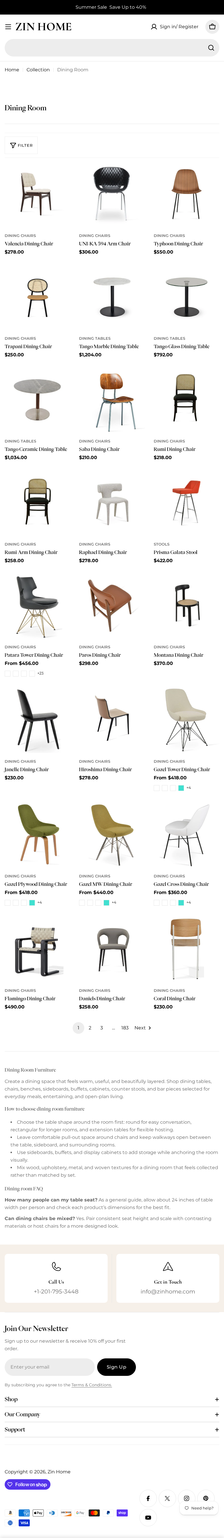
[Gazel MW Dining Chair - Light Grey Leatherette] (98, 903)
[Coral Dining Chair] (186, 949)
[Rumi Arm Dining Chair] (37, 502)
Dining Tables (95, 338)
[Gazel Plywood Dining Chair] (37, 834)
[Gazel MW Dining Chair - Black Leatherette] (82, 903)
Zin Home (43, 26)
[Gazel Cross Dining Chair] (186, 834)
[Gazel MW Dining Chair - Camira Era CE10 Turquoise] (106, 903)
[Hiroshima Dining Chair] (112, 720)
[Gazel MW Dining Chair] (112, 834)
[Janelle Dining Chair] (37, 720)
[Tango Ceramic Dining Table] (37, 400)
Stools (161, 544)
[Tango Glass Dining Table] (186, 297)
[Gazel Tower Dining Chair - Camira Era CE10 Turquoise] (181, 788)
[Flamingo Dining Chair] (37, 949)
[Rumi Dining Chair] (186, 400)
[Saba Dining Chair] (112, 400)
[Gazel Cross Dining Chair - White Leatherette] (165, 903)
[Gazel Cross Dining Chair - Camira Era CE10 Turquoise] (181, 903)
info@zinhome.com (168, 1291)
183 (125, 1028)
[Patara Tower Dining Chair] (37, 605)
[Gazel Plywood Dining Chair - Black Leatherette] (7, 903)
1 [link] (78, 1028)
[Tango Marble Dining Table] (112, 297)
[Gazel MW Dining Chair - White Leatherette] (90, 903)
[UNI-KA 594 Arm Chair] (112, 194)
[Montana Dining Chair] (186, 605)
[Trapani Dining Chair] (37, 297)
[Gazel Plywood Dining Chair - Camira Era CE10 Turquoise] (32, 903)
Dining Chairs (20, 235)
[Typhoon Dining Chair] (186, 194)
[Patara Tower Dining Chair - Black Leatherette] (7, 674)
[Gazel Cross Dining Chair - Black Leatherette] (157, 903)
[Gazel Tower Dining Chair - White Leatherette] (165, 788)
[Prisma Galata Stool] (186, 502)
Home (12, 69)
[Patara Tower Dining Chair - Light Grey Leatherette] (24, 674)
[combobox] (112, 47)
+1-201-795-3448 (56, 1291)
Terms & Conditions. (91, 1384)
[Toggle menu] (8, 26)
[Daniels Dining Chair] (112, 949)
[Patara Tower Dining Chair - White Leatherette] (16, 674)
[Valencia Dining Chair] (37, 194)
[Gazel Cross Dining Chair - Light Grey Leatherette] (173, 903)
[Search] (211, 47)
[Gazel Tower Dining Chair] (186, 720)
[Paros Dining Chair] (112, 605)
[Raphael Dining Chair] (112, 502)
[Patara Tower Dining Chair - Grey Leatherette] (32, 674)
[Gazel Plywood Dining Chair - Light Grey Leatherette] (24, 903)
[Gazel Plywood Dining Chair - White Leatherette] (16, 903)
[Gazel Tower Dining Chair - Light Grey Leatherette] (173, 788)
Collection (38, 69)
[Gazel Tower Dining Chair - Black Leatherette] (157, 788)
